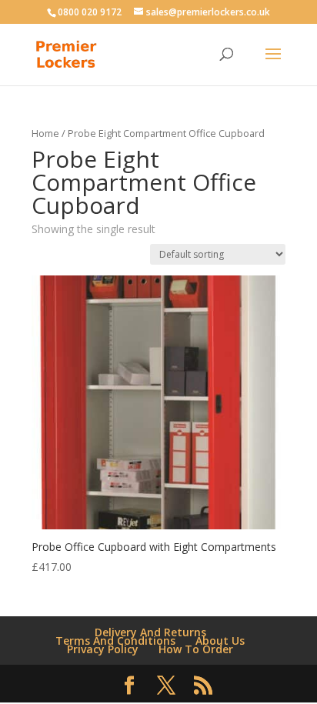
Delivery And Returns (150, 632)
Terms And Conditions (115, 640)
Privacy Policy (102, 649)
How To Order (195, 649)
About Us (220, 640)
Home (45, 133)
